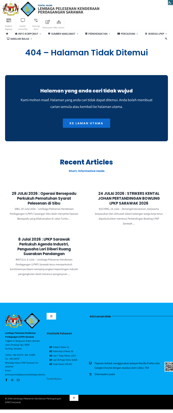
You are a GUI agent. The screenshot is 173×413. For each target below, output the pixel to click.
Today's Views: (60, 347)
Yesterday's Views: (62, 351)
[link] (170, 2)
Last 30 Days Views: (62, 359)
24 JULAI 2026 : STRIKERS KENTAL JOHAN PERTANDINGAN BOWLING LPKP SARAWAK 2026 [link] (129, 198)
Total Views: (59, 364)
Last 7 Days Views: (62, 355)
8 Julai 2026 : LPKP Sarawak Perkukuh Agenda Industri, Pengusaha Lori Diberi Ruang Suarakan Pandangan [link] (44, 246)
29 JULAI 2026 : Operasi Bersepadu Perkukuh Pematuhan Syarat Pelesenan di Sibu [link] (44, 198)
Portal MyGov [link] (54, 379)
